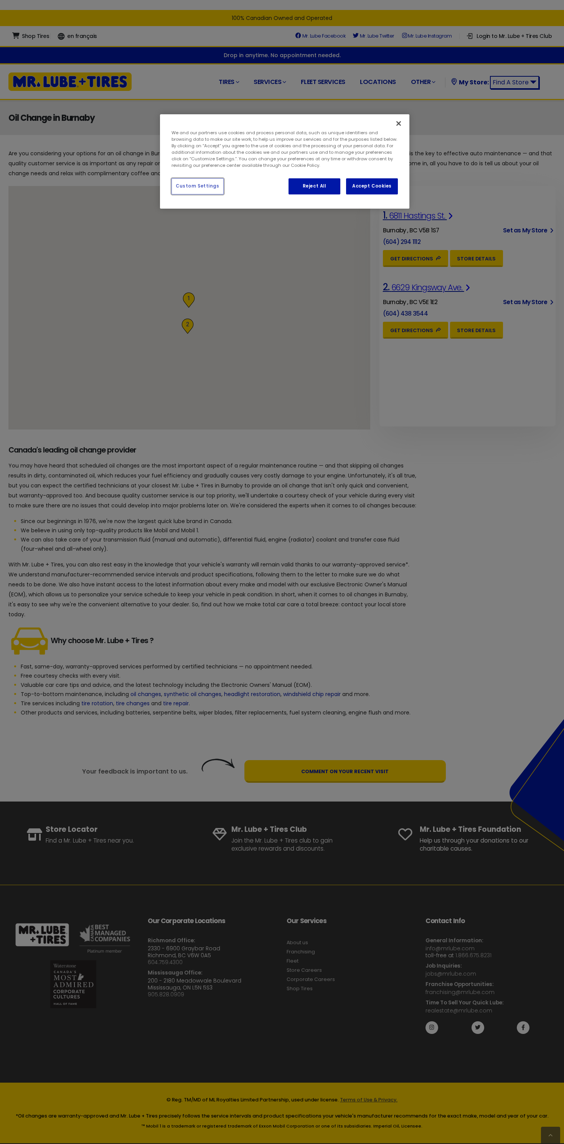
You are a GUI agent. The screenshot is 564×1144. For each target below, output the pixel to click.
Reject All (314, 186)
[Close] (398, 123)
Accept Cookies (372, 186)
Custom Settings (197, 186)
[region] (284, 161)
